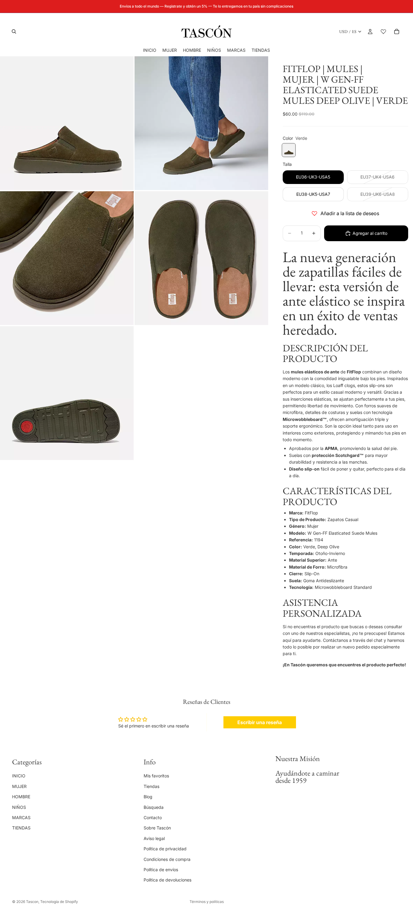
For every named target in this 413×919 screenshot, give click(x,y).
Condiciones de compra (167, 859)
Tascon (32, 901)
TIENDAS (21, 828)
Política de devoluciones (167, 880)
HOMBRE (21, 796)
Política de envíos (161, 869)
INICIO (18, 776)
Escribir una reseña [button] (259, 722)
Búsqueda (154, 807)
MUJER (19, 786)
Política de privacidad (165, 849)
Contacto (153, 817)
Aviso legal (154, 838)
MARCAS (21, 817)
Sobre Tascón (157, 828)
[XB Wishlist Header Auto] (383, 31)
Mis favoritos (156, 776)
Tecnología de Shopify (59, 901)
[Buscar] (14, 31)
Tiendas (151, 786)
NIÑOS (19, 807)
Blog (148, 796)
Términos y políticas (207, 901)
